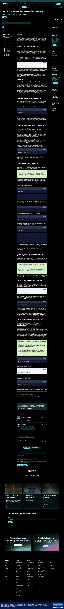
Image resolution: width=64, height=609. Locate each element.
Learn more (27, 506)
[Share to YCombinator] (59, 20)
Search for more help (30, 436)
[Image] (23, 453)
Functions (17, 576)
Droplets (17, 573)
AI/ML (53, 51)
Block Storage (18, 583)
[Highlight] (24, 453)
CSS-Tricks (29, 565)
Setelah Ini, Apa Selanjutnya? (25, 394)
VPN (39, 568)
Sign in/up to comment (22, 465)
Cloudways (18, 595)
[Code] (33, 453)
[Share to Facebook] (55, 20)
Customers (6, 568)
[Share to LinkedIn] (57, 20)
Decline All (58, 605)
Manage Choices (58, 607)
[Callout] (31, 453)
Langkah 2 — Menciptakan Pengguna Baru (29, 98)
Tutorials (24, 7)
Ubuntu (53, 53)
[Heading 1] (25, 453)
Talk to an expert (55, 70)
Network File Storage (19, 585)
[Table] (32, 453)
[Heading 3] (27, 453)
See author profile (43, 417)
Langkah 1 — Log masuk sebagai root (27, 46)
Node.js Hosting (41, 571)
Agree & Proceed (58, 603)
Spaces (17, 582)
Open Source (29, 574)
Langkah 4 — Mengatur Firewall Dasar (27, 163)
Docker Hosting (41, 570)
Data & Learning (18, 568)
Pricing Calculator (30, 580)
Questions (30, 7)
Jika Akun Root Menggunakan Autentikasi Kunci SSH (29, 319)
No (44, 440)
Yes (41, 440)
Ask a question (21, 436)
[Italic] (19, 453)
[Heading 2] (26, 453)
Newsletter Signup (30, 576)
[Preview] (44, 453)
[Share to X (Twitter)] (53, 20)
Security (7, 14)
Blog (5, 565)
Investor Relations (8, 580)
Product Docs (36, 7)
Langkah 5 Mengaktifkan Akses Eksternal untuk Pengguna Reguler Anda (8, 50)
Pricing (28, 579)
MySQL (53, 62)
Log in (52, 3)
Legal (6, 576)
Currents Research (30, 568)
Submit (10, 522)
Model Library (18, 571)
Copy (44, 62)
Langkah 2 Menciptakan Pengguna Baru (8, 40)
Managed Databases (19, 580)
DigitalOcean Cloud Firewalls (23, 173)
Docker (53, 64)
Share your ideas (52, 568)
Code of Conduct (30, 585)
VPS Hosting (40, 565)
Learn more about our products (24, 408)
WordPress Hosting (41, 574)
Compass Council (30, 573)
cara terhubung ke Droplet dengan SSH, (27, 53)
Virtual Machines (41, 576)
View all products (18, 545)
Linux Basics (54, 55)
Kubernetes (54, 66)
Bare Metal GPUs (19, 565)
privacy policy (25, 604)
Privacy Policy (7, 577)
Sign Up (7, 506)
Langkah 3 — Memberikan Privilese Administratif (30, 125)
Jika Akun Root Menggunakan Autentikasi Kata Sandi (29, 280)
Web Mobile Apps (41, 573)
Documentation (29, 582)
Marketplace (29, 577)
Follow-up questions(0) (35, 447)
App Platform (18, 577)
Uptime (17, 588)
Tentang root (20, 79)
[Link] (22, 453)
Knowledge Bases (19, 562)
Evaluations (18, 570)
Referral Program (7, 571)
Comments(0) (26, 447)
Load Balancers (18, 579)
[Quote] (30, 453)
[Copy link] (61, 20)
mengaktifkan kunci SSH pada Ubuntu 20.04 (38, 315)
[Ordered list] (29, 453)
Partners (6, 570)
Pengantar (19, 34)
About (6, 562)
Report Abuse (52, 565)
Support (51, 562)
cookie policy (6, 606)
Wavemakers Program (30, 571)
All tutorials (54, 68)
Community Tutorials (30, 562)
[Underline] (20, 453)
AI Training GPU (41, 562)
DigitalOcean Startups (30, 570)
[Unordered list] (28, 453)
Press (6, 574)
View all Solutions (41, 577)
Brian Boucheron (9, 26)
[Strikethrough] (21, 453)
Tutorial (4, 17)
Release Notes (29, 583)
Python (53, 59)
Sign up (57, 3)
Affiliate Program (7, 573)
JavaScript (54, 57)
